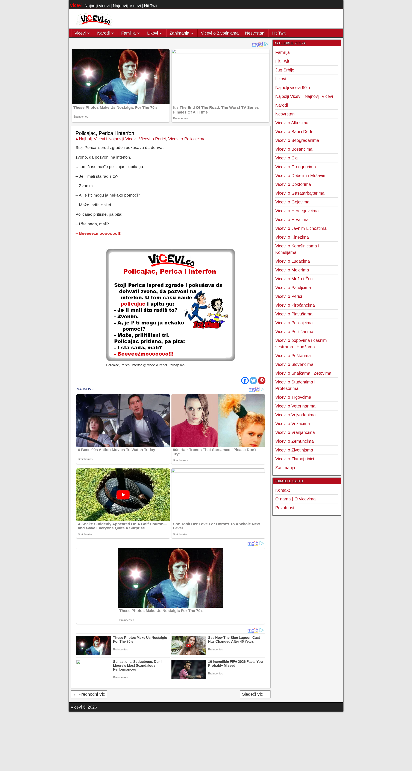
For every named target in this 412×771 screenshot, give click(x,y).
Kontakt (282, 490)
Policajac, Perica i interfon (105, 133)
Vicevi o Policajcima (187, 138)
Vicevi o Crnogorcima (295, 166)
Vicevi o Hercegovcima (297, 210)
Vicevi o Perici (152, 138)
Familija (128, 33)
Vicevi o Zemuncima (294, 441)
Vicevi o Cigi (286, 158)
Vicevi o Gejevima (292, 202)
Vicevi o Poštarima (293, 355)
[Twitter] (253, 380)
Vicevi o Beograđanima (297, 140)
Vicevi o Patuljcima (293, 287)
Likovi (152, 33)
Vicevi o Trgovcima (293, 397)
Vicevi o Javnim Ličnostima (301, 228)
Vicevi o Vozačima (292, 423)
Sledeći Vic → (255, 694)
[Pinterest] (261, 380)
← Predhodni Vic (89, 694)
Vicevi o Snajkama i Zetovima (303, 373)
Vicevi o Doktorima (293, 184)
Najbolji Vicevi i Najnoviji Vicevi (107, 138)
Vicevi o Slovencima (294, 364)
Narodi (103, 33)
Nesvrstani (255, 33)
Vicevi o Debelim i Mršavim (301, 175)
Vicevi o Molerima (292, 270)
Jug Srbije (284, 70)
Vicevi (76, 5)
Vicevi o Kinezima (292, 237)
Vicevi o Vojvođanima (295, 414)
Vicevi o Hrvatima (292, 219)
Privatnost (284, 507)
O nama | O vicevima (295, 499)
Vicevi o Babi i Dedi (293, 131)
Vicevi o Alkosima (291, 122)
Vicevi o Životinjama (220, 33)
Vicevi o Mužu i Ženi (294, 278)
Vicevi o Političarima (294, 331)
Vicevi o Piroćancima (295, 305)
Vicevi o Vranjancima (295, 432)
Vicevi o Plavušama (293, 314)
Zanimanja (179, 33)
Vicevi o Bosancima (293, 149)
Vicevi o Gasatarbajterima (299, 193)
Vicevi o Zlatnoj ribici (294, 458)
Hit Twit (279, 33)
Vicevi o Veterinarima (295, 406)
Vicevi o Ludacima (292, 261)
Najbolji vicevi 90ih (292, 87)
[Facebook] (245, 380)
